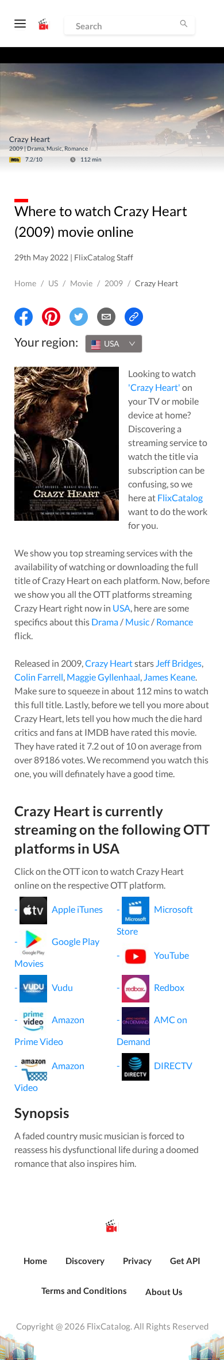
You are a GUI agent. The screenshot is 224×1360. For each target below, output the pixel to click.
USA (121, 607)
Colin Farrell (38, 676)
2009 (114, 283)
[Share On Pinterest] (51, 317)
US (53, 283)
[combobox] (113, 344)
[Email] (106, 317)
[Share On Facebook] (23, 317)
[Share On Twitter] (78, 317)
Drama (104, 621)
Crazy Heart (109, 663)
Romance (174, 621)
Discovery (85, 1260)
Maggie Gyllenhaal (103, 676)
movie (81, 283)
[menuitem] (35, 1266)
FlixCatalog (180, 497)
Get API (185, 1260)
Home (25, 283)
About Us (164, 1291)
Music (137, 621)
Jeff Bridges (179, 663)
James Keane (169, 676)
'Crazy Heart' (154, 387)
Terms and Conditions (84, 1290)
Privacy (137, 1260)
